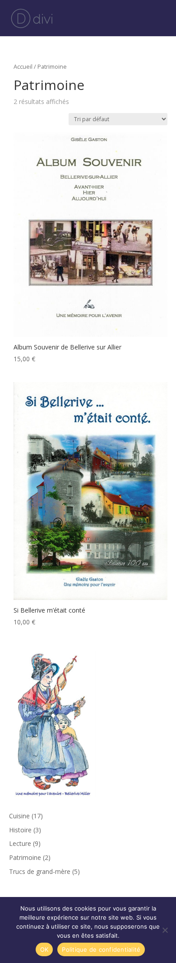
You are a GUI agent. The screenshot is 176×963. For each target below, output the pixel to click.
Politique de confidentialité (101, 949)
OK (44, 949)
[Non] (164, 930)
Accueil (23, 66)
